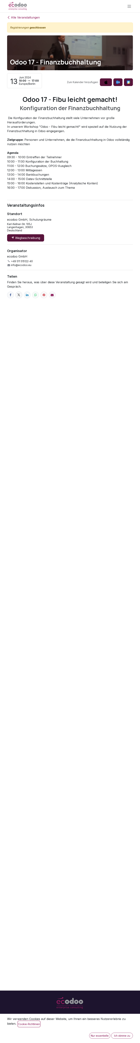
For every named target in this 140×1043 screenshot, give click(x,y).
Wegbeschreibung (27, 238)
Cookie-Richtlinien (29, 1024)
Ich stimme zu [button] (122, 1035)
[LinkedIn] (27, 295)
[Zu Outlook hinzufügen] (117, 82)
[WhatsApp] (35, 295)
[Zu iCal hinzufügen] (106, 82)
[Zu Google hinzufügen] (128, 82)
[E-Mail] (52, 295)
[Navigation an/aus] (129, 6)
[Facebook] (10, 295)
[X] (18, 295)
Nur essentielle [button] (100, 1035)
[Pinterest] (43, 295)
